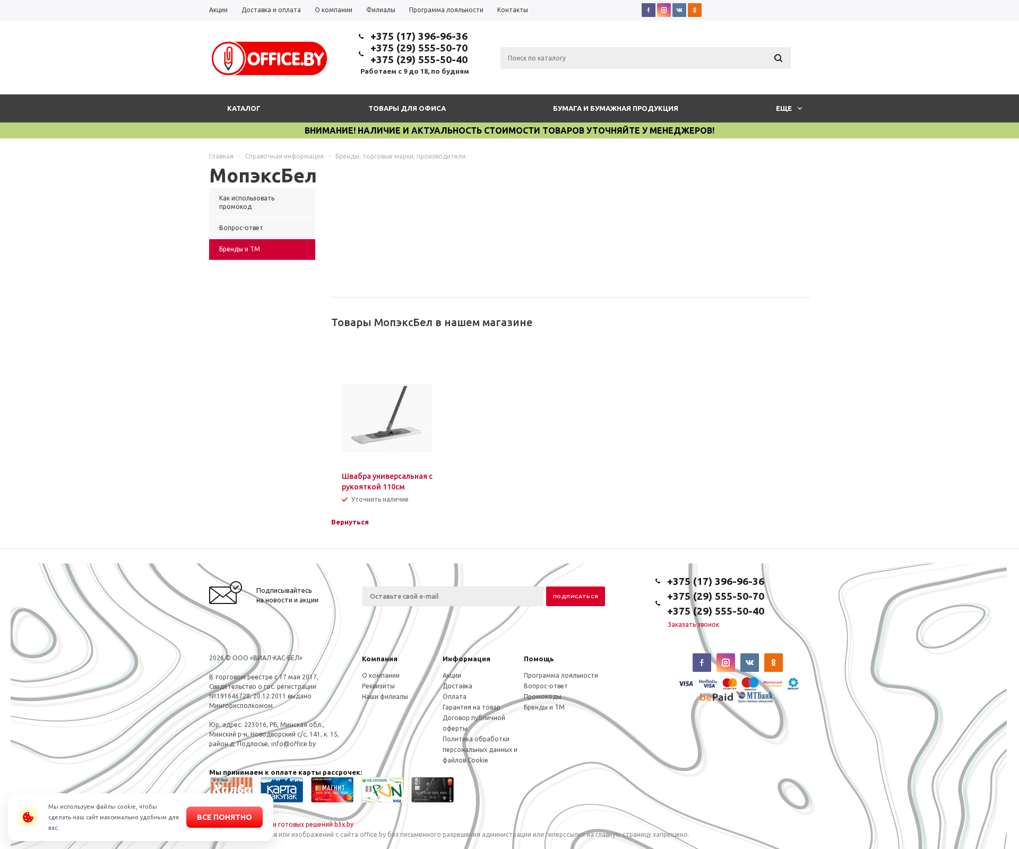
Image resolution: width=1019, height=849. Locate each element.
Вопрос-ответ (546, 685)
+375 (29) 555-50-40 (419, 59)
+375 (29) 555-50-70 (419, 48)
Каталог (244, 108)
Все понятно (224, 817)
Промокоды (543, 696)
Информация (466, 658)
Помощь (539, 658)
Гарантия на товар (471, 707)
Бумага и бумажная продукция (615, 108)
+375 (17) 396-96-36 (419, 36)
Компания (380, 658)
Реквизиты (378, 685)
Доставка (457, 685)
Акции (452, 675)
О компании (381, 675)
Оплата (455, 696)
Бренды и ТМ (544, 707)
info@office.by (293, 743)
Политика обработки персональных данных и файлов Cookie (480, 750)
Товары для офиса (407, 108)
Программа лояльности (561, 675)
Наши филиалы (385, 696)
